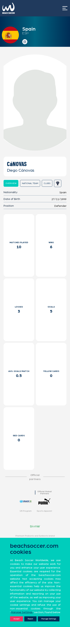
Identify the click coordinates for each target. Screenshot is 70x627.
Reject (30, 619)
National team (30, 183)
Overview (10, 183)
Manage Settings (48, 619)
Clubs (47, 183)
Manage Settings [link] (22, 612)
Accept (16, 619)
